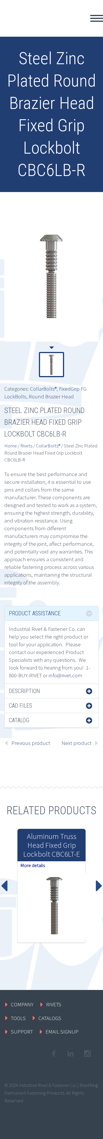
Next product (77, 742)
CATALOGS (49, 1018)
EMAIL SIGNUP (61, 1031)
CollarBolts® (43, 388)
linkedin (70, 1053)
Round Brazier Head (51, 396)
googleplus (87, 1053)
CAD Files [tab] (20, 705)
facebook (53, 1053)
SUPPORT (22, 1031)
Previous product (30, 742)
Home (10, 446)
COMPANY (22, 1004)
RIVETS (53, 1004)
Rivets (26, 446)
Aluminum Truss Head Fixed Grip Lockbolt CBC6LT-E (51, 845)
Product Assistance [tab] (35, 613)
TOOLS (18, 1018)
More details (32, 865)
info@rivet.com (65, 675)
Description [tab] (24, 691)
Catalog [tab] (19, 720)
